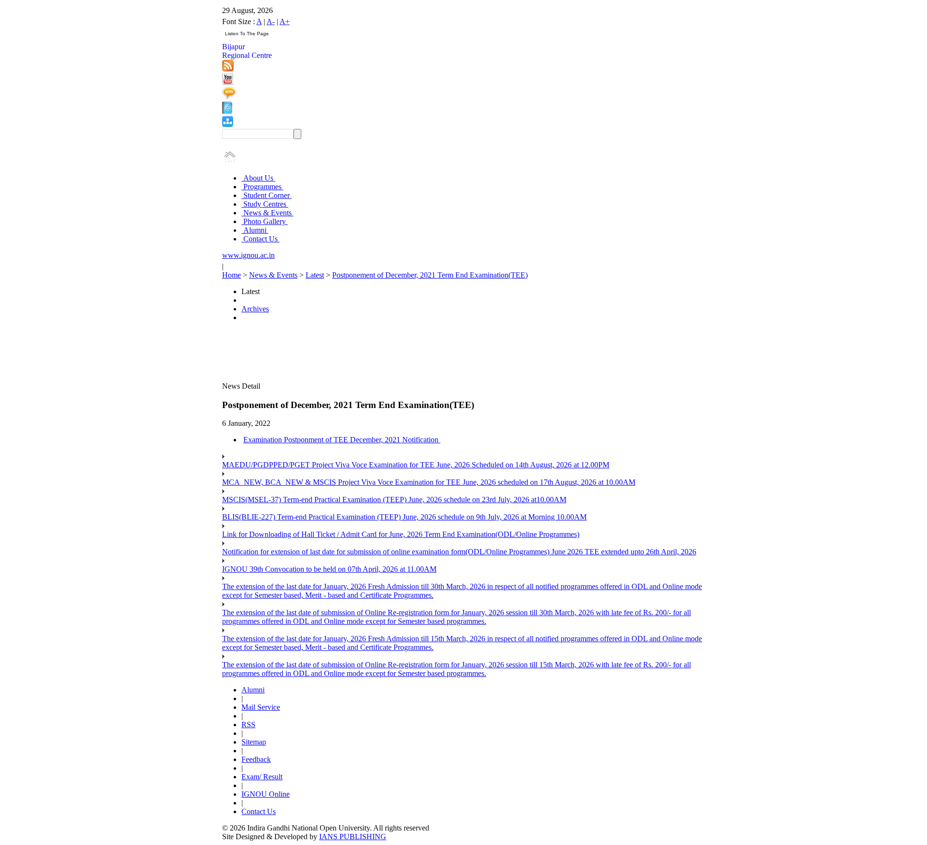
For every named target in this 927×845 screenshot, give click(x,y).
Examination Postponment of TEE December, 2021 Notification (341, 440)
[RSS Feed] (228, 69)
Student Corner (266, 195)
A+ (285, 21)
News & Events (267, 213)
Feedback (256, 759)
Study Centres (264, 204)
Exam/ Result (261, 777)
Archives (255, 309)
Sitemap (253, 742)
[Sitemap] (227, 124)
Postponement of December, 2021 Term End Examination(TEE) (430, 275)
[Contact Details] (227, 111)
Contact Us (260, 239)
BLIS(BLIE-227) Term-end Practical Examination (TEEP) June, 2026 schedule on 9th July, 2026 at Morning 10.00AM (404, 517)
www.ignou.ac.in (248, 255)
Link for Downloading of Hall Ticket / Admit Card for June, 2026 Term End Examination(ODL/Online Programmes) (400, 534)
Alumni (254, 230)
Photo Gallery (264, 221)
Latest (315, 275)
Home (231, 275)
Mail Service (260, 707)
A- (271, 21)
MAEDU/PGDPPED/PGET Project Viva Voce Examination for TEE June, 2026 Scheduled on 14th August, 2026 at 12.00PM (415, 465)
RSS (248, 724)
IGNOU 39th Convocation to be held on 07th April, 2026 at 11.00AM (329, 569)
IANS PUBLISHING (352, 836)
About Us (258, 178)
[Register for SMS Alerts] (229, 97)
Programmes (262, 187)
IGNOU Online (265, 794)
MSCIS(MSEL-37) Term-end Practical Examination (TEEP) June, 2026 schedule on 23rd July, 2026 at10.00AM (394, 499)
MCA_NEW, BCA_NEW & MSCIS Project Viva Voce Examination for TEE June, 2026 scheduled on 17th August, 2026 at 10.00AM (428, 482)
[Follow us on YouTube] (227, 82)
